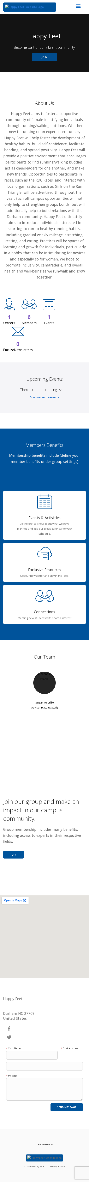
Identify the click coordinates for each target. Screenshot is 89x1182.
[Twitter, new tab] (9, 1037)
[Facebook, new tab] (9, 1029)
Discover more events (44, 397)
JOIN (44, 57)
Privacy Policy (57, 1166)
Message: (12, 1075)
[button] (79, 7)
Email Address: (70, 1048)
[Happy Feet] (29, 7)
